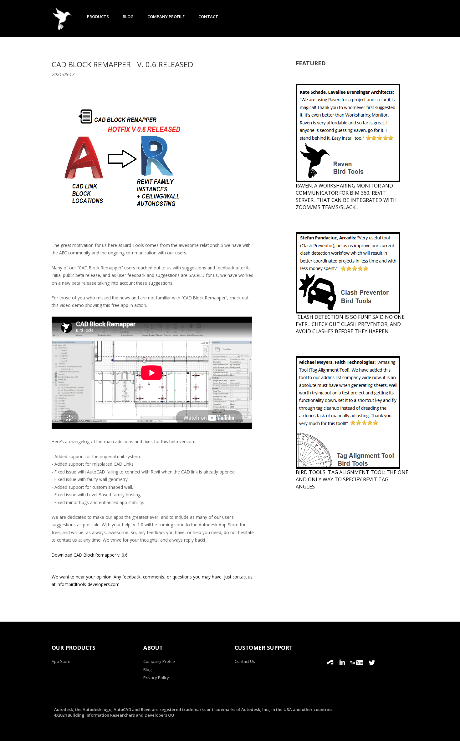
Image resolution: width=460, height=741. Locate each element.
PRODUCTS (98, 16)
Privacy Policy (156, 677)
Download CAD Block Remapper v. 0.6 (90, 555)
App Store (61, 661)
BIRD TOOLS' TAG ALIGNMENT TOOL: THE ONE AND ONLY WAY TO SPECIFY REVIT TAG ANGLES (352, 479)
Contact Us (245, 661)
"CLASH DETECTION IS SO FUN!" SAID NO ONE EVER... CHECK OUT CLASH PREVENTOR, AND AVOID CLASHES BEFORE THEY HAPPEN (350, 324)
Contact (208, 16)
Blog (128, 16)
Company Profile (166, 16)
